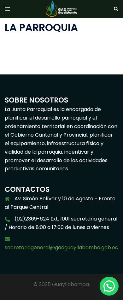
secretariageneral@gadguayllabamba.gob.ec (61, 247)
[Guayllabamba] (61, 8)
